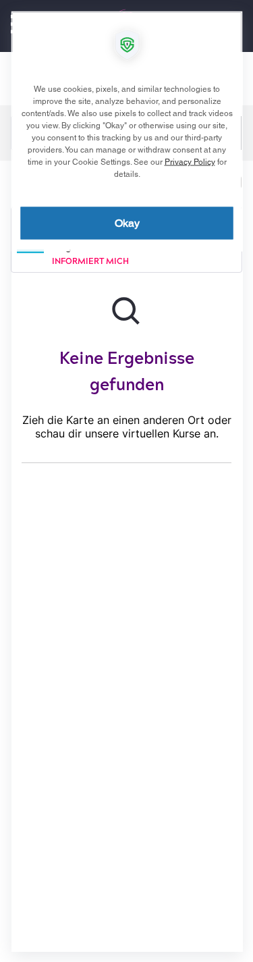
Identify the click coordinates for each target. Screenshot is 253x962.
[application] (126, 481)
